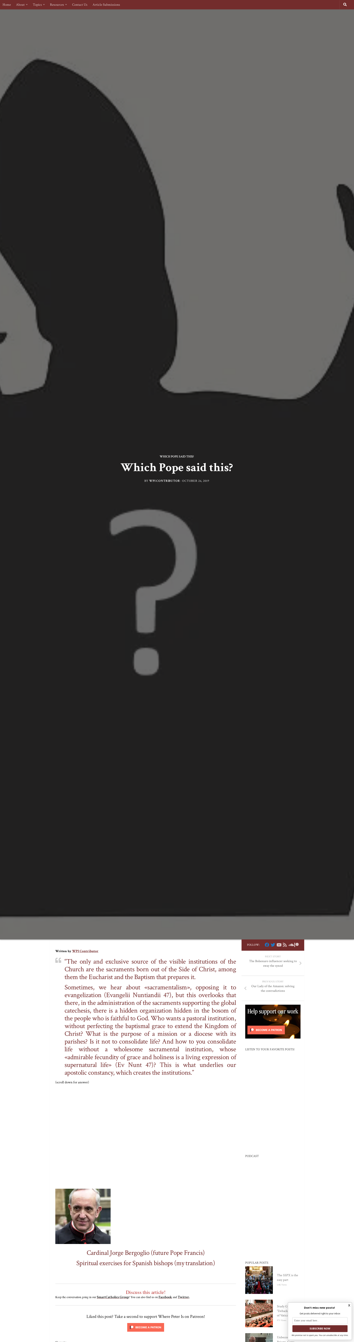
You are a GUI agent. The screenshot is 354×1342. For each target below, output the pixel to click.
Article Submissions (106, 4)
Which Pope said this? (177, 457)
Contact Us (79, 4)
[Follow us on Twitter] (273, 945)
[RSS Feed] (284, 945)
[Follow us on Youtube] (279, 945)
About (20, 4)
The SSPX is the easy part (287, 1277)
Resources (57, 4)
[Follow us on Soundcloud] (290, 945)
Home (7, 4)
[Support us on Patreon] (296, 945)
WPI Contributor (164, 481)
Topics (37, 4)
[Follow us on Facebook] (267, 945)
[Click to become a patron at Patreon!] (145, 1332)
